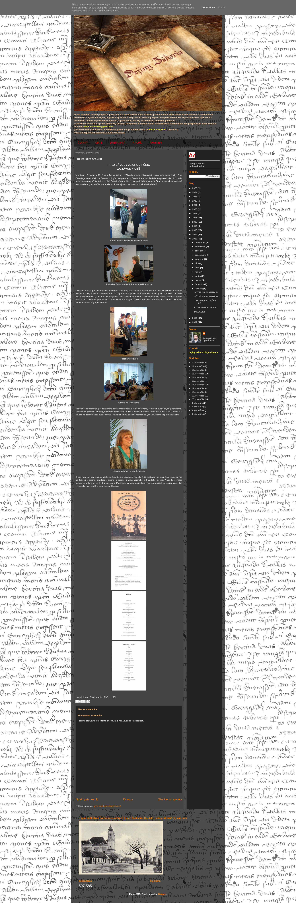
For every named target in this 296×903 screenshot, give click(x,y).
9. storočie (197, 414)
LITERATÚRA (117, 142)
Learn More (208, 7)
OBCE (98, 142)
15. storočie (198, 381)
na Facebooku (196, 166)
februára (199, 284)
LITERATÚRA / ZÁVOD (205, 307)
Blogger (162, 894)
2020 (195, 209)
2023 (195, 196)
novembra (200, 246)
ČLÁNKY (83, 142)
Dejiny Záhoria (196, 163)
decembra (200, 242)
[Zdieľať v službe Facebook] (85, 701)
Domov (128, 799)
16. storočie (198, 384)
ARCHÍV (137, 142)
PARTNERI (156, 142)
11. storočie (198, 366)
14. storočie (198, 377)
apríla (198, 276)
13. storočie (198, 373)
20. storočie (198, 399)
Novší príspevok (87, 799)
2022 (195, 201)
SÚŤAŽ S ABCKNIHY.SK (206, 292)
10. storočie (198, 362)
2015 (195, 230)
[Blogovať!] (79, 701)
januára (199, 288)
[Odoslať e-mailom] (76, 701)
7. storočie (197, 406)
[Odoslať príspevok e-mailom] (113, 697)
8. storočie (197, 410)
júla (197, 263)
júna (197, 267)
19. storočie (198, 395)
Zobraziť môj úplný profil (209, 339)
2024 (195, 192)
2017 (195, 222)
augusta (199, 259)
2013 (195, 238)
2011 (195, 322)
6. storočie (197, 403)
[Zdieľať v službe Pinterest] (88, 701)
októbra (199, 250)
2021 (195, 205)
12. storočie (198, 370)
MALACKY (199, 312)
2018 (195, 217)
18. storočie (198, 392)
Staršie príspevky (170, 799)
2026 (195, 188)
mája (197, 272)
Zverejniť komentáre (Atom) (107, 806)
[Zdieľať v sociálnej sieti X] (82, 701)
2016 (195, 226)
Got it (221, 7)
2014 (195, 234)
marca (198, 280)
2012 (195, 318)
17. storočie (198, 388)
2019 (195, 213)
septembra (201, 255)
